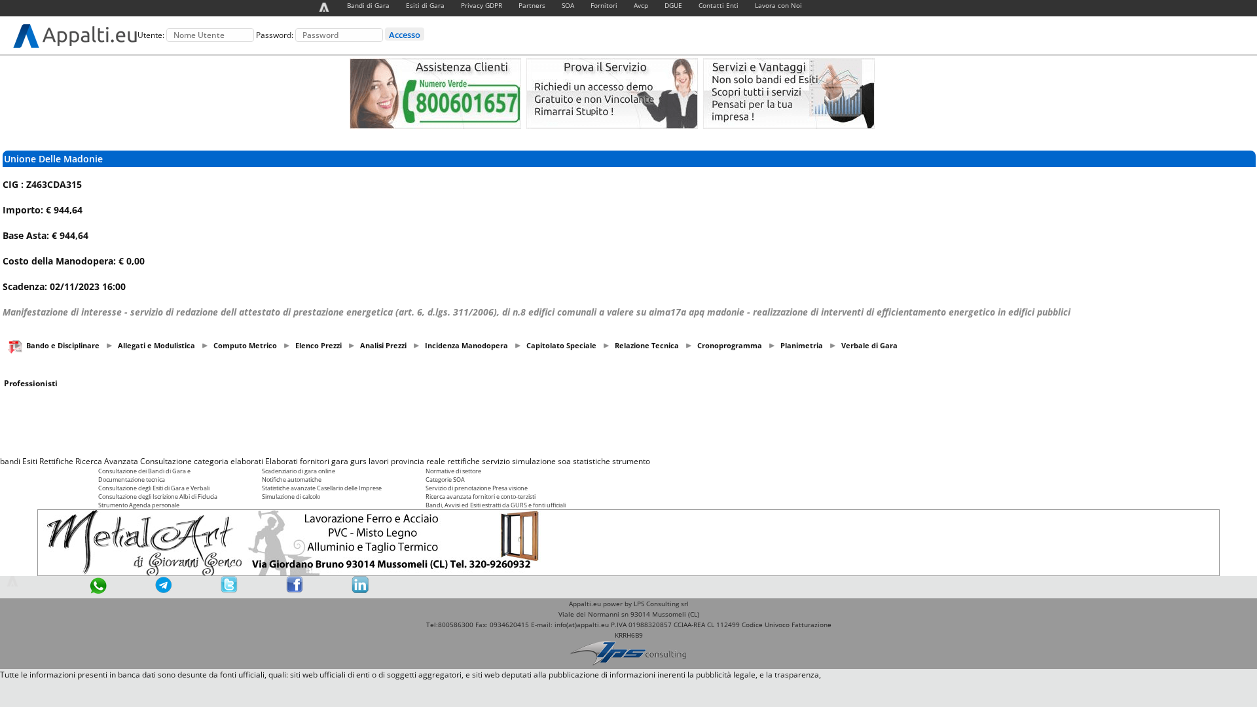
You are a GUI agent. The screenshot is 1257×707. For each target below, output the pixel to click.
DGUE (673, 5)
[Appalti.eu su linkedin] (360, 590)
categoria (211, 461)
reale (435, 461)
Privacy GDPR (481, 5)
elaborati (246, 461)
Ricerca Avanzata (106, 461)
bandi (10, 461)
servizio (496, 461)
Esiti (29, 461)
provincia (407, 461)
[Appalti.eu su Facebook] (294, 590)
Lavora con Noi (778, 5)
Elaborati (281, 461)
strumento (631, 461)
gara (339, 461)
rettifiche (463, 461)
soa (564, 461)
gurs (358, 461)
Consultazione (166, 461)
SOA (568, 5)
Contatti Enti (718, 5)
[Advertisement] (628, 422)
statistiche (591, 461)
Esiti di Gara (425, 5)
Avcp (641, 5)
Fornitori (604, 5)
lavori (379, 461)
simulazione (534, 461)
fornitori (314, 461)
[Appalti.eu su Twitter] (229, 590)
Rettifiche (56, 461)
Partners (532, 5)
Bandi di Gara (368, 5)
